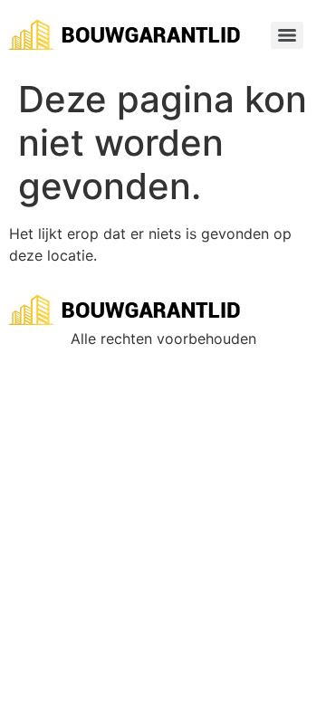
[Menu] (287, 35)
